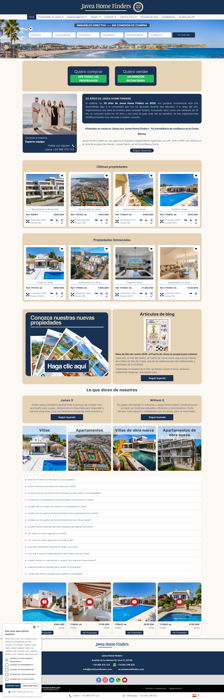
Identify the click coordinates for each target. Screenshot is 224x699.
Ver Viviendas (184, 35)
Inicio (31, 17)
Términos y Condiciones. (156, 688)
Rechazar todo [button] (30, 686)
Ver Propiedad (44, 632)
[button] (22, 692)
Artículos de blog (149, 17)
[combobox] (34, 627)
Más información (31, 654)
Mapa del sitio (176, 688)
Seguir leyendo (157, 378)
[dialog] (22, 660)
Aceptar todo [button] (12, 686)
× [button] (38, 627)
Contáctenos (168, 17)
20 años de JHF (187, 17)
